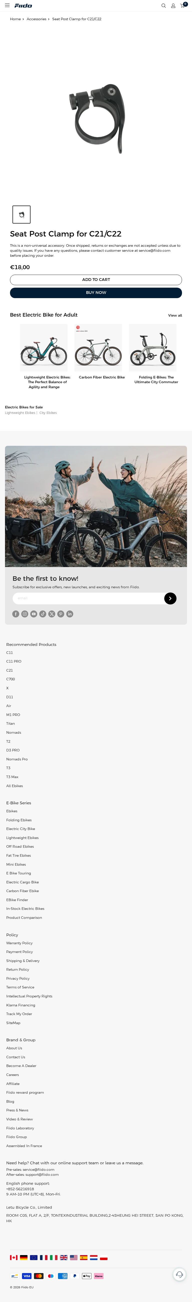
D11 (9, 697)
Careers (12, 1075)
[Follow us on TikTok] (42, 613)
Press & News (17, 1110)
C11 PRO (13, 661)
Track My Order (19, 1014)
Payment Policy (19, 952)
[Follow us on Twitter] (51, 613)
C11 (9, 653)
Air (8, 706)
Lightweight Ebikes (20, 413)
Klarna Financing (20, 1005)
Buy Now (96, 293)
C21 (9, 670)
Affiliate (13, 1084)
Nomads (13, 732)
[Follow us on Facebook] (15, 613)
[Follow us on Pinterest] (60, 613)
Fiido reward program (25, 1092)
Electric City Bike (20, 829)
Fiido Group (16, 1137)
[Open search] (164, 5)
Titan (10, 723)
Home (15, 19)
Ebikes (11, 811)
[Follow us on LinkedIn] (69, 613)
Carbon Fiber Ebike (22, 891)
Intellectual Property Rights (29, 996)
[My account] (173, 5)
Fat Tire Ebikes (18, 855)
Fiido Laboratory (20, 1128)
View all (175, 315)
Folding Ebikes (19, 820)
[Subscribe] (170, 598)
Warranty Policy (19, 943)
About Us (14, 1048)
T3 (8, 768)
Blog (10, 1101)
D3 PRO (13, 750)
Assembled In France (24, 1146)
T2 (8, 741)
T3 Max (12, 777)
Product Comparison (24, 918)
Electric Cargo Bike (22, 882)
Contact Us (15, 1057)
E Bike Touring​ (18, 873)
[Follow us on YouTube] (33, 613)
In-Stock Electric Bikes (25, 909)
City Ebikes (47, 413)
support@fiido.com (42, 1175)
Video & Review (19, 1119)
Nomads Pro (17, 759)
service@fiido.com (38, 1170)
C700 (10, 679)
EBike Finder (17, 900)
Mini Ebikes (16, 864)
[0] (182, 5)
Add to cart (96, 280)
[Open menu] (7, 5)
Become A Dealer (21, 1066)
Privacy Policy (18, 978)
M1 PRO (13, 715)
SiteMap (13, 1023)
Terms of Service (20, 987)
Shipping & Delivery (23, 961)
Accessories (36, 19)
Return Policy (17, 969)
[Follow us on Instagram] (24, 613)
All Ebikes (14, 786)
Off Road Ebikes (20, 846)
